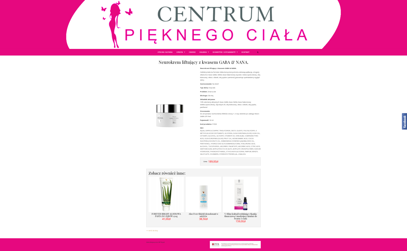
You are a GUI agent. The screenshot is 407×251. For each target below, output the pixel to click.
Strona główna (165, 52)
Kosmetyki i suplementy (224, 52)
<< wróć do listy (152, 230)
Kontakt (245, 52)
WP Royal (161, 242)
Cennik (192, 52)
